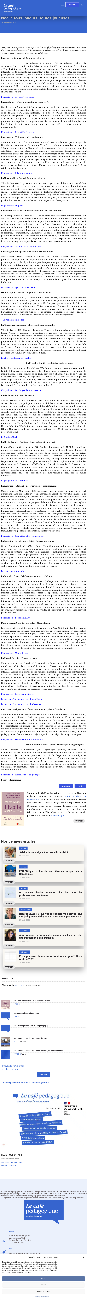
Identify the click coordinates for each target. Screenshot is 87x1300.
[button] (83, 1257)
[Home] (13, 15)
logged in (18, 985)
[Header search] (81, 4)
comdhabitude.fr (8, 1166)
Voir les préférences (43, 1291)
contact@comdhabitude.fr (12, 1162)
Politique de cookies (42, 1296)
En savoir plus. (58, 815)
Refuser (43, 1285)
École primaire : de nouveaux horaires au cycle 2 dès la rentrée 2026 (50, 957)
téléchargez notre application (70, 1198)
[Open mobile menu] (63, 5)
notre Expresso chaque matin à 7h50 (35, 1198)
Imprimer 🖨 (66, 786)
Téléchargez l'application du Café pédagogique (25, 1083)
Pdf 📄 (80, 786)
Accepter (43, 1278)
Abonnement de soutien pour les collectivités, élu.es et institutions (39, 1051)
